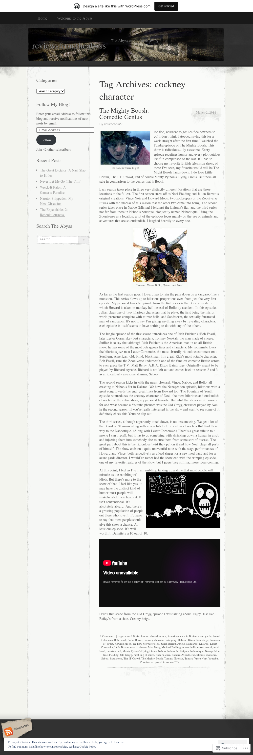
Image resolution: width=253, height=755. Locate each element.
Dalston (182, 640)
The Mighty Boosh (152, 658)
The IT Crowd (132, 658)
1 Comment (106, 636)
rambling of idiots (144, 655)
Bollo (130, 640)
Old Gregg (126, 655)
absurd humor (158, 636)
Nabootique (197, 651)
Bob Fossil (120, 640)
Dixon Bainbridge (198, 640)
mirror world (204, 647)
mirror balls (189, 647)
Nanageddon (212, 651)
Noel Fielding (111, 655)
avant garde (204, 636)
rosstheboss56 (113, 124)
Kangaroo (192, 643)
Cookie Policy (88, 746)
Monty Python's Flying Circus (140, 651)
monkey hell (114, 651)
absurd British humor (137, 636)
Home (42, 18)
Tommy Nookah (173, 658)
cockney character (154, 640)
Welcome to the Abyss (74, 18)
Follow (46, 140)
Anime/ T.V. (173, 662)
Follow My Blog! (53, 104)
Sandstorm (116, 658)
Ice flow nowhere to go (146, 643)
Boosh (138, 640)
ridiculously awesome (203, 655)
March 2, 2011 (206, 112)
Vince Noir (200, 658)
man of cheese (138, 647)
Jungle (181, 643)
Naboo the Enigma (178, 651)
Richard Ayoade (181, 655)
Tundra (189, 658)
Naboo (162, 651)
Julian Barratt (168, 643)
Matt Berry (154, 647)
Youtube (213, 658)
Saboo (104, 658)
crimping (171, 640)
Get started (166, 6)
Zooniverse (146, 662)
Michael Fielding (171, 647)
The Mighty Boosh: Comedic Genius (124, 113)
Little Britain (121, 647)
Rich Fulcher (163, 655)
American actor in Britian (182, 636)
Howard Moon (123, 643)
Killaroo (204, 643)
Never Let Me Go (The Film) (61, 181)
